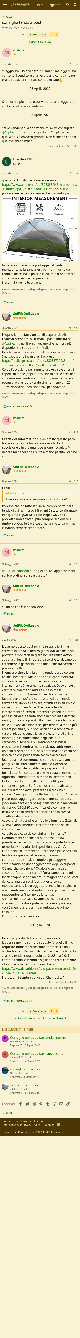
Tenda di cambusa (24, 1085)
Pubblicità (48, 1125)
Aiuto (37, 1125)
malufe (9, 28)
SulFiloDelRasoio (26, 313)
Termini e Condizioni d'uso (30, 1121)
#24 (76, 432)
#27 (76, 600)
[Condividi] (70, 64)
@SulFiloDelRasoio (15, 571)
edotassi (14, 1089)
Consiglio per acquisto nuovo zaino (37, 1053)
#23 (76, 328)
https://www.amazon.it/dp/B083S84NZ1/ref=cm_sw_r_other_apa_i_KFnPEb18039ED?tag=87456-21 (39, 186)
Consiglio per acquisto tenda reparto (38, 1037)
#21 (76, 64)
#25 (76, 481)
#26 (76, 564)
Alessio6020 (16, 1057)
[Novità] (67, 5)
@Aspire (8, 132)
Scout (29, 1041)
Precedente (39, 34)
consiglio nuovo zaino (26, 1069)
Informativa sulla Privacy (17, 1125)
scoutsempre (17, 1041)
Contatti (7, 1121)
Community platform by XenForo (33, 1131)
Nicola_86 (15, 1073)
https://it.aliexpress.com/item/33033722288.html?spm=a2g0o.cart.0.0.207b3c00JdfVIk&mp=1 (38, 362)
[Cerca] (75, 5)
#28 (76, 639)
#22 (76, 173)
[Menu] (5, 5)
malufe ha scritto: (14, 493)
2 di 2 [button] (54, 34)
